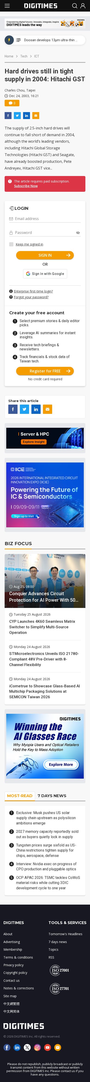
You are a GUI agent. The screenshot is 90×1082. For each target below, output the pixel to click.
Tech (23, 56)
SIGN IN (45, 255)
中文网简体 (11, 1011)
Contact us (11, 980)
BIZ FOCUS (18, 543)
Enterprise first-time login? (33, 291)
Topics (53, 949)
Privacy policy (13, 965)
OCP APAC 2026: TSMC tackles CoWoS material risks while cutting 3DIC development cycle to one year (48, 882)
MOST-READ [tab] (20, 795)
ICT (36, 56)
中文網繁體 (11, 1003)
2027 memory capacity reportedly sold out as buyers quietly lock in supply (47, 834)
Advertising (11, 942)
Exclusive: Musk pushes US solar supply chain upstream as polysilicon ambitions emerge (46, 818)
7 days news (57, 942)
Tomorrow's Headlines (65, 934)
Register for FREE (45, 371)
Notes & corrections (18, 988)
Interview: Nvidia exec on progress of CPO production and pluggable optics (46, 866)
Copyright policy (15, 972)
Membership (12, 949)
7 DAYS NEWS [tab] (52, 795)
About (7, 934)
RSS (51, 957)
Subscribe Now (26, 186)
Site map (10, 996)
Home (9, 56)
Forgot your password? (31, 297)
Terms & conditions (18, 957)
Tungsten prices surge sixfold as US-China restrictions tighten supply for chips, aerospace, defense (46, 850)
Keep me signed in (29, 244)
